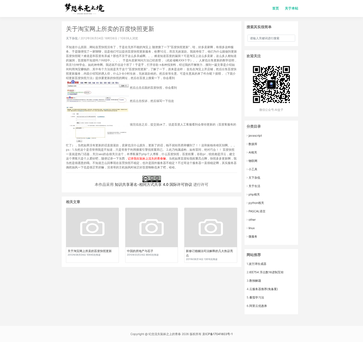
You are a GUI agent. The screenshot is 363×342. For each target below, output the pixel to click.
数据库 (253, 144)
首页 (275, 8)
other (252, 219)
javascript (255, 135)
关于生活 (254, 186)
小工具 (253, 169)
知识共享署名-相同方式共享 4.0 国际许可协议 (153, 184)
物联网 (253, 160)
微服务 (253, 236)
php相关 (254, 194)
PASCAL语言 (257, 211)
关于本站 (291, 8)
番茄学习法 (256, 297)
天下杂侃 (72, 38)
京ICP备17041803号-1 (217, 334)
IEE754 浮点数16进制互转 (266, 272)
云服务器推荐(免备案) (263, 289)
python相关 (256, 203)
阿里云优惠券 (258, 306)
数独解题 (255, 280)
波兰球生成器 (257, 263)
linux (252, 228)
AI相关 (253, 152)
